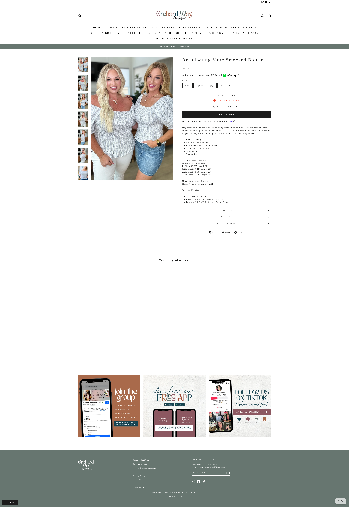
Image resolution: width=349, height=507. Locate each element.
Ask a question (227, 223)
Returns (226, 217)
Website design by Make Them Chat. (183, 492)
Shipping (226, 210)
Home (97, 27)
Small (187, 85)
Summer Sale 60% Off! (174, 38)
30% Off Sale (216, 33)
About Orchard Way (141, 460)
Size (184, 81)
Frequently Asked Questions (144, 468)
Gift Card (162, 33)
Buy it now (227, 114)
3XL (240, 85)
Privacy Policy (139, 476)
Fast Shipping (191, 27)
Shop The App (187, 33)
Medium (200, 85)
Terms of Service (140, 480)
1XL (222, 85)
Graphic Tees (135, 33)
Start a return (245, 33)
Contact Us (137, 472)
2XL (231, 85)
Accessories (242, 27)
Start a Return (138, 488)
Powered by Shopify (174, 496)
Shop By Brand (103, 33)
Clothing (216, 27)
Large (211, 85)
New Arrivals (163, 27)
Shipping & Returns (141, 464)
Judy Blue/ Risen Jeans (126, 27)
